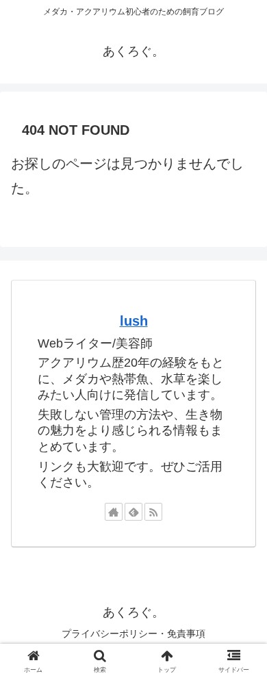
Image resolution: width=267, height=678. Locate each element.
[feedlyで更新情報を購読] (133, 512)
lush (134, 320)
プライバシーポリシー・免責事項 (133, 633)
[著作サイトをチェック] (114, 512)
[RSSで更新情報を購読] (153, 512)
